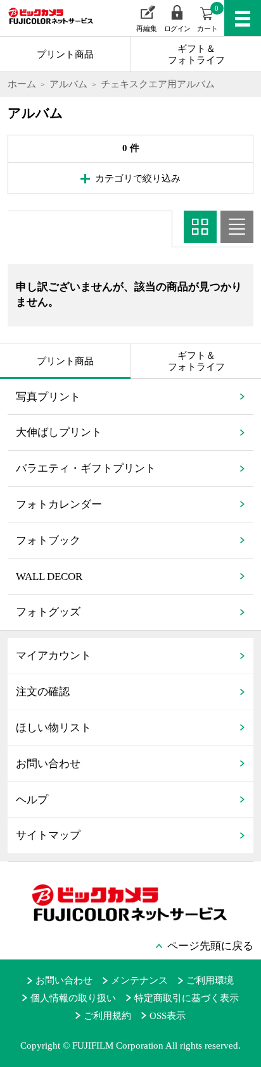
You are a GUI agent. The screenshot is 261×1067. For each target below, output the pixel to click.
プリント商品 (65, 54)
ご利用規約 (107, 1016)
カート (208, 18)
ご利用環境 (210, 980)
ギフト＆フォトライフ (196, 54)
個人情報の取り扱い (73, 998)
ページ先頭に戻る (210, 946)
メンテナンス (139, 980)
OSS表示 (168, 1016)
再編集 (146, 28)
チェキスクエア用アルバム (158, 84)
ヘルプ (32, 800)
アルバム (68, 84)
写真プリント (48, 397)
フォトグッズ (48, 612)
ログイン (177, 28)
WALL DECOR (49, 577)
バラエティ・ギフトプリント (86, 468)
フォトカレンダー (59, 504)
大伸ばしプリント (59, 432)
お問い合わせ (48, 764)
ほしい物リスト (53, 728)
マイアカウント (53, 656)
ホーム (22, 84)
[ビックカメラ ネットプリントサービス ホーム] (44, 25)
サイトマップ (48, 835)
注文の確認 (43, 692)
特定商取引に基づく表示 (186, 998)
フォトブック (48, 540)
